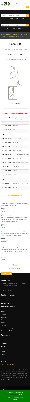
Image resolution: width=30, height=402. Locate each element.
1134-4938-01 (8, 175)
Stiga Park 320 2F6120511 (11, 36)
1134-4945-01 (8, 134)
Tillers (2, 357)
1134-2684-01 (8, 130)
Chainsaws (3, 325)
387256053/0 (8, 166)
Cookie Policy (15, 396)
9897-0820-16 (8, 158)
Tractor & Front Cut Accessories (8, 306)
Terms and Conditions (13, 394)
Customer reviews (15, 196)
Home (2, 34)
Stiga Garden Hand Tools (6, 330)
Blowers (3, 351)
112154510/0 (8, 154)
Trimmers (3, 311)
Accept (12, 397)
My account (19, 3)
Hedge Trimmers (4, 308)
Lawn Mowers (4, 298)
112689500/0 (8, 150)
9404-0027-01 (8, 138)
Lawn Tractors (4, 300)
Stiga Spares (8, 34)
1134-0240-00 (8, 170)
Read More (8, 379)
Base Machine (24, 34)
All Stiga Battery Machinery (7, 328)
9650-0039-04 (8, 142)
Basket (26, 3)
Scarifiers (3, 322)
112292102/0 (8, 183)
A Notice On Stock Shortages (7, 364)
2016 (4, 36)
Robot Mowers (4, 319)
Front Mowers (16, 34)
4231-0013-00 (8, 187)
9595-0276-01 (8, 146)
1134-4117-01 (8, 125)
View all (15, 265)
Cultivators (3, 314)
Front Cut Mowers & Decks (7, 303)
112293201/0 (8, 162)
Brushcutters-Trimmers (6, 348)
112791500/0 (8, 179)
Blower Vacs (4, 317)
